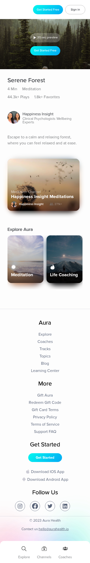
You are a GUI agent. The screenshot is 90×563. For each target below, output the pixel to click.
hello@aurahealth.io (54, 529)
